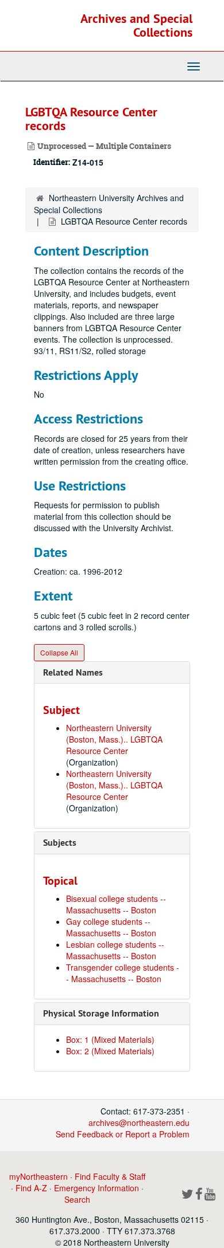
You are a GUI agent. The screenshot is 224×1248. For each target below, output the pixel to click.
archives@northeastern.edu (139, 1122)
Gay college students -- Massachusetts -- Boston (111, 927)
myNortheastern (38, 1176)
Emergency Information (96, 1188)
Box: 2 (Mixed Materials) (110, 1051)
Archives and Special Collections (136, 25)
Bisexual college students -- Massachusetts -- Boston (116, 904)
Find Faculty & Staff (110, 1176)
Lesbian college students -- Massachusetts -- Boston (115, 950)
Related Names (73, 672)
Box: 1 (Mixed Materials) (110, 1039)
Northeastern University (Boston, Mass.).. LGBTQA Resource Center (114, 739)
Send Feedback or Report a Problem (123, 1134)
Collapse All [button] (59, 652)
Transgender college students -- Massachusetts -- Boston (122, 972)
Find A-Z (31, 1188)
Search (77, 1199)
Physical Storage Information (101, 1013)
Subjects (59, 843)
